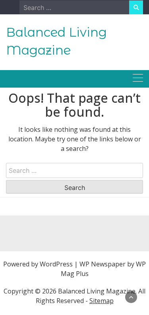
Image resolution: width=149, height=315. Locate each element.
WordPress (56, 264)
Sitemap (101, 300)
